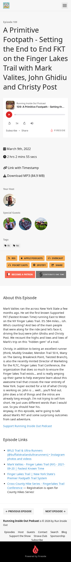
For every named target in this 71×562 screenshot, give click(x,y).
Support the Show (20, 536)
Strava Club (40, 536)
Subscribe (37, 540)
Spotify (41, 265)
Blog (64, 532)
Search (54, 532)
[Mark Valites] (41, 225)
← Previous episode (19, 511)
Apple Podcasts (33, 258)
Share (59, 265)
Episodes (9, 532)
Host (21, 532)
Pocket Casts (20, 265)
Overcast (57, 258)
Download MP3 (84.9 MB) (25, 176)
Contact (42, 532)
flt (8, 245)
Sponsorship (57, 536)
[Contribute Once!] (51, 273)
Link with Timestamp (23, 168)
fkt (17, 245)
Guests (31, 532)
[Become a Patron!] (20, 273)
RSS (13, 258)
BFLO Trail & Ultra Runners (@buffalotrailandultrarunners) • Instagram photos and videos (36, 455)
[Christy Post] (9, 225)
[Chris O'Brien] (9, 201)
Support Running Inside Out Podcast (27, 426)
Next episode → (55, 511)
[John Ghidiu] (25, 225)
